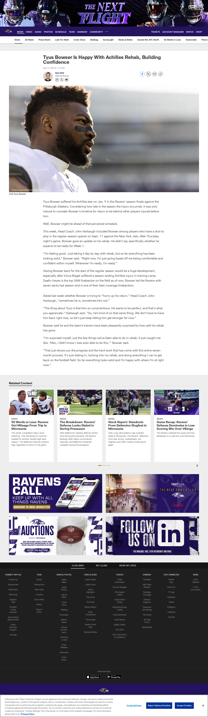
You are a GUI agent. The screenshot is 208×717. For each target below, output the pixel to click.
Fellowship (13, 594)
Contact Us (13, 579)
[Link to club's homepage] (8, 31)
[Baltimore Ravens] (104, 691)
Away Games (119, 619)
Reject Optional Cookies (159, 705)
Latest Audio (90, 584)
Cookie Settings (134, 705)
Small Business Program (13, 627)
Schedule (147, 579)
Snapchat (171, 612)
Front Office (39, 599)
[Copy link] (160, 74)
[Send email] (154, 75)
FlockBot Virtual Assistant (13, 609)
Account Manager (120, 587)
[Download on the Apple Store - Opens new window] (93, 677)
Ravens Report (90, 607)
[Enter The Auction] (55, 535)
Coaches (39, 594)
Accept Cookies (184, 705)
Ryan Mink (59, 73)
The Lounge (90, 619)
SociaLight (64, 615)
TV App (171, 592)
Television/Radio (90, 632)
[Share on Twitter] (148, 75)
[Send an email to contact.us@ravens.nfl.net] (66, 80)
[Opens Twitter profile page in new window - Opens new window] (62, 80)
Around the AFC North (64, 629)
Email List (171, 587)
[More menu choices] (106, 31)
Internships (13, 589)
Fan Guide (147, 615)
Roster (39, 579)
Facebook (171, 597)
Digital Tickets (119, 624)
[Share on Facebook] (142, 75)
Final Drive (90, 597)
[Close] (203, 705)
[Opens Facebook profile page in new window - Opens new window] (57, 80)
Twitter (171, 602)
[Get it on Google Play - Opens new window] (114, 678)
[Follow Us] (152, 535)
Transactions (39, 584)
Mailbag (64, 610)
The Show (90, 602)
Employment (13, 584)
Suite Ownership (119, 615)
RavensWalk (147, 627)
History (39, 604)
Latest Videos (90, 579)
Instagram (171, 607)
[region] (104, 706)
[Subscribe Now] (55, 493)
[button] (100, 465)
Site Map (13, 635)
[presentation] (198, 466)
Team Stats (39, 589)
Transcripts (64, 652)
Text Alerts (119, 629)
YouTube (171, 617)
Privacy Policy (27, 714)
